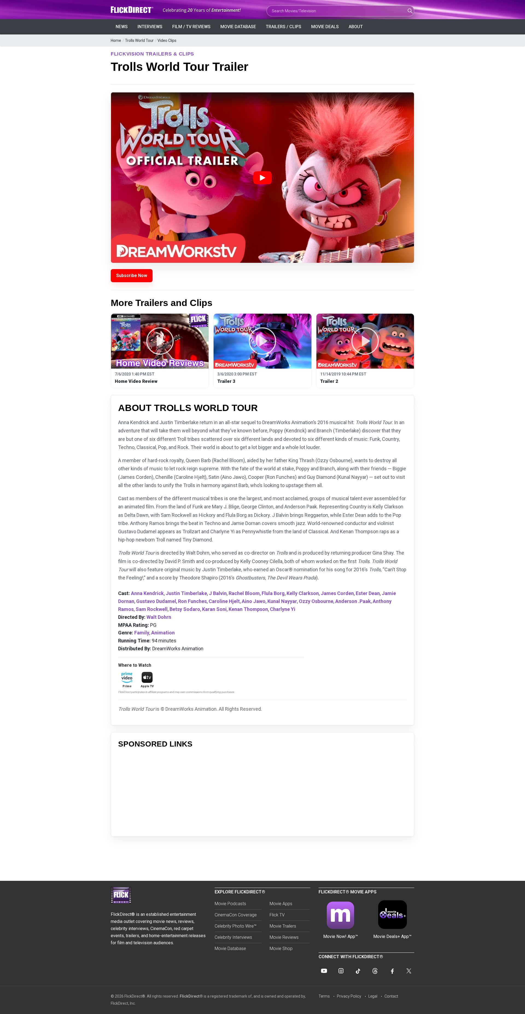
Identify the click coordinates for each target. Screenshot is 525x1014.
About (356, 26)
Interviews (150, 26)
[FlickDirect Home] (132, 9)
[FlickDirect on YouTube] (324, 970)
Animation (163, 633)
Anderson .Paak (353, 601)
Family (141, 633)
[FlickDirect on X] (408, 970)
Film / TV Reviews (191, 26)
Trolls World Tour (139, 40)
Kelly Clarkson (303, 593)
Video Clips (167, 40)
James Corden (337, 593)
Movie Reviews (284, 937)
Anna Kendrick (147, 593)
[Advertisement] (262, 791)
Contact (391, 996)
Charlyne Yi (282, 609)
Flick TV (277, 914)
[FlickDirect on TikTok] (357, 970)
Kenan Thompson (248, 609)
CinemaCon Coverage (236, 914)
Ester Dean (368, 593)
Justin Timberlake (186, 593)
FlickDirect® (191, 996)
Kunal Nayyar (282, 601)
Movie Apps (281, 903)
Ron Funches (192, 601)
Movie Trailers (283, 926)
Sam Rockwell (152, 609)
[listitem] (160, 351)
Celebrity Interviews (233, 937)
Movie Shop (281, 948)
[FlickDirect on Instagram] (341, 970)
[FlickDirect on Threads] (374, 970)
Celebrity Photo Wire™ (235, 926)
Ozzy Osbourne (316, 601)
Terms (324, 996)
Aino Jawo (254, 601)
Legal (372, 996)
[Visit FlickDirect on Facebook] (391, 970)
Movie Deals (325, 26)
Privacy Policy (349, 996)
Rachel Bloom (244, 593)
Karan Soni (214, 609)
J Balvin (218, 593)
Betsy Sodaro (185, 609)
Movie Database (238, 26)
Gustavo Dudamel (156, 601)
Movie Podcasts (230, 903)
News (122, 26)
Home (116, 40)
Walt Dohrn (159, 617)
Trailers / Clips (283, 26)
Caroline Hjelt (224, 601)
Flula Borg (273, 593)
